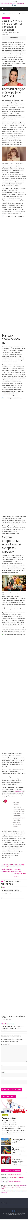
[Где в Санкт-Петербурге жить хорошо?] (6, 1138)
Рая (2, 1181)
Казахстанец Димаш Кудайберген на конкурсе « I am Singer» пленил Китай (14, 1186)
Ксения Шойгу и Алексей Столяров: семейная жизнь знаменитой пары (7, 868)
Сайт (2, 1079)
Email (3, 1072)
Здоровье (5, 1115)
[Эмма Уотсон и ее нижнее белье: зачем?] (12, 898)
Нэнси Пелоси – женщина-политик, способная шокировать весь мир (20, 870)
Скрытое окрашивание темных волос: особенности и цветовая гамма (18, 1150)
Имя (2, 1065)
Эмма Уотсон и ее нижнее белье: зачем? (13, 1017)
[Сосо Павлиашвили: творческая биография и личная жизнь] (7, 1024)
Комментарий (5, 1044)
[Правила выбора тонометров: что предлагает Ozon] (14, 1099)
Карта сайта (4, 1203)
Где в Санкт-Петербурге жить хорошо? (18, 1140)
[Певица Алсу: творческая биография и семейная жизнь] (3, 887)
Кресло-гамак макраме (15, 1174)
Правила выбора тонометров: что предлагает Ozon (9, 1120)
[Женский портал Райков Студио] (2, 8)
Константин (13, 32)
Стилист (12, 1124)
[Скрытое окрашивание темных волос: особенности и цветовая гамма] (6, 1147)
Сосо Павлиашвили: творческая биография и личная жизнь (13, 1027)
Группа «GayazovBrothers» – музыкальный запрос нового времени (17, 1160)
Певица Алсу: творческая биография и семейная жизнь (12, 891)
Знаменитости (6, 18)
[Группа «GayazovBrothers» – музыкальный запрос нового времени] (6, 1157)
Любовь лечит (19, 791)
